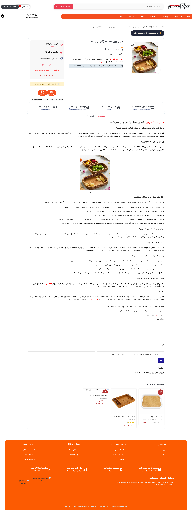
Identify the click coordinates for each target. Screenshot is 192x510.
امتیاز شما (160, 315)
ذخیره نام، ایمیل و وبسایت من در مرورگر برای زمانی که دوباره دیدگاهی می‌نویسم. (135, 354)
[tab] (101, 116)
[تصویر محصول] (151, 401)
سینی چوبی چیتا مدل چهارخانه (124, 417)
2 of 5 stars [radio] (151, 315)
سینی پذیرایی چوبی (156, 417)
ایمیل (92, 345)
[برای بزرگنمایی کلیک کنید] (157, 70)
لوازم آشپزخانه (153, 27)
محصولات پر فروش (149, 419)
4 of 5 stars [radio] (148, 315)
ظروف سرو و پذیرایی (138, 27)
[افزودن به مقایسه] (105, 49)
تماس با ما (153, 16)
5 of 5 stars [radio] (146, 315)
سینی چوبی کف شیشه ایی (98, 395)
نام (162, 345)
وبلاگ (164, 455)
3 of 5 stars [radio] (150, 315)
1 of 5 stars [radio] (153, 315)
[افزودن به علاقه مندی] (109, 49)
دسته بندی (178, 16)
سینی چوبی (123, 27)
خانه (162, 27)
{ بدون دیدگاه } (115, 49)
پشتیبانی (164, 16)
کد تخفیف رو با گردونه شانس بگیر (146, 33)
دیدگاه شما (159, 319)
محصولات (142, 16)
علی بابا (131, 16)
